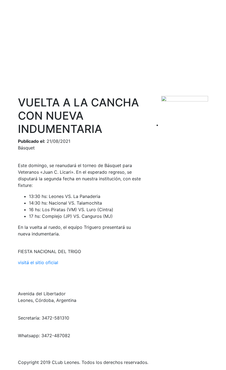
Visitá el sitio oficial (38, 262)
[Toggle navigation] (214, 20)
